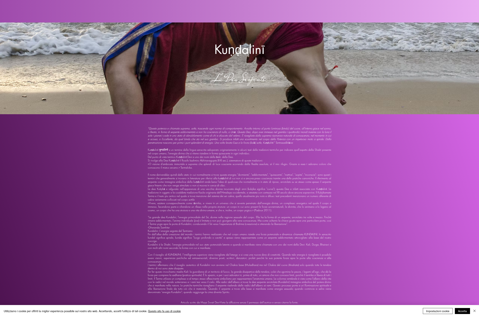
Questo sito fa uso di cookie (164, 311)
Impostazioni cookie (437, 311)
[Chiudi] (474, 311)
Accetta (462, 311)
